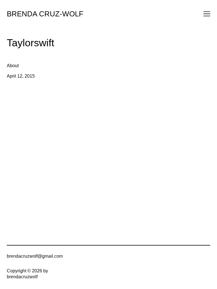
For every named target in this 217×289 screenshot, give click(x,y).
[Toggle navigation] (206, 13)
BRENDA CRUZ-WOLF (45, 14)
